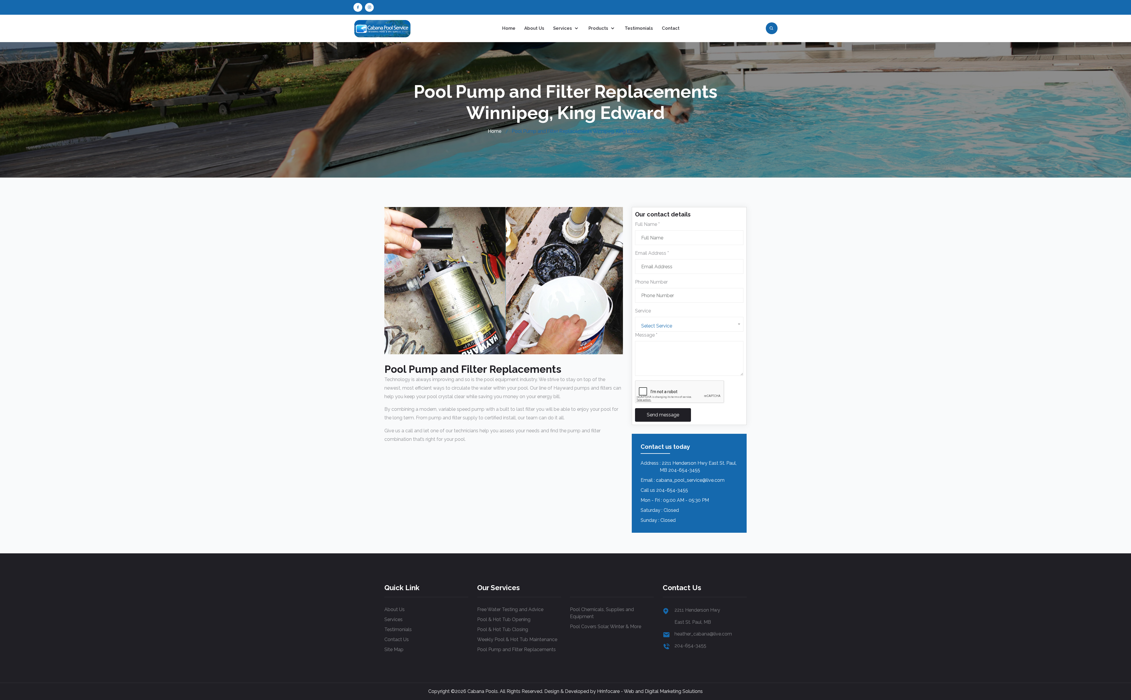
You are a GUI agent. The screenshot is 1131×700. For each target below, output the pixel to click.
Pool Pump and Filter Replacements (516, 649)
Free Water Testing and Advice (510, 609)
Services (563, 28)
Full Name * (647, 224)
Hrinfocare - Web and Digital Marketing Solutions (650, 691)
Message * (646, 335)
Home (508, 28)
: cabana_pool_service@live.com (689, 480)
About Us (534, 28)
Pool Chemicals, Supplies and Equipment (602, 613)
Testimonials (639, 28)
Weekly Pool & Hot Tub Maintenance (517, 639)
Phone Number (651, 282)
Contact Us (396, 639)
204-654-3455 (672, 490)
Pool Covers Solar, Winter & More (605, 626)
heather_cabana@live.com (703, 634)
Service (643, 311)
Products (598, 28)
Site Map (394, 649)
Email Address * (652, 253)
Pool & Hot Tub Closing (502, 629)
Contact (670, 28)
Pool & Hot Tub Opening (503, 619)
